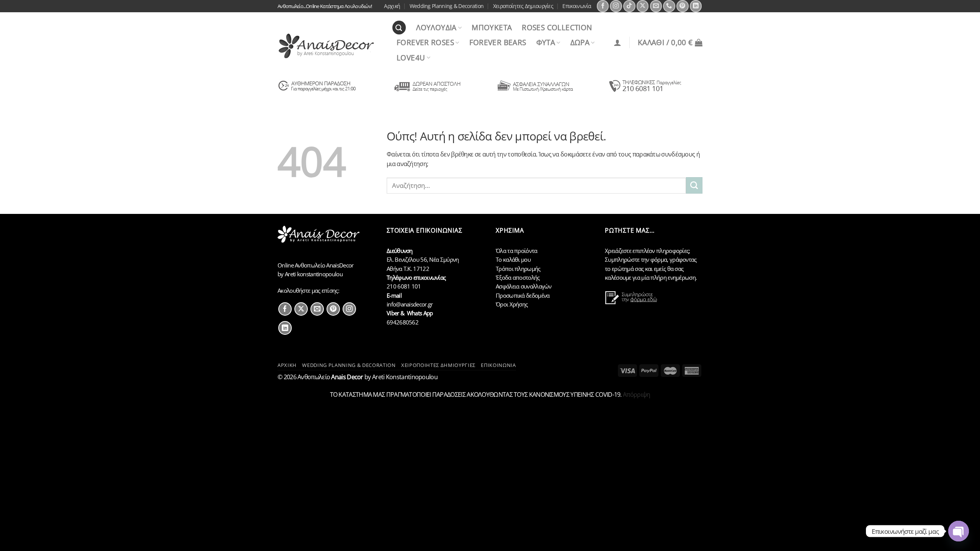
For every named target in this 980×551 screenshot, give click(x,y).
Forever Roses (425, 42)
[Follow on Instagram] (616, 6)
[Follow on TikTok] (629, 6)
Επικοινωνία (576, 6)
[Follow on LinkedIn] (696, 6)
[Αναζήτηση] (399, 27)
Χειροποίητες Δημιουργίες (523, 6)
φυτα (545, 42)
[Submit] (694, 185)
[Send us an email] (656, 6)
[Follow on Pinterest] (682, 6)
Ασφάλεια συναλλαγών (524, 286)
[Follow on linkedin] (285, 327)
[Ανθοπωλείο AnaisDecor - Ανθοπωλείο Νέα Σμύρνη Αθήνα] (329, 46)
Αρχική (392, 6)
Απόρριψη (636, 394)
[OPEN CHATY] (958, 531)
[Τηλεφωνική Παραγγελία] (644, 91)
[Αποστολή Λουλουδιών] (317, 91)
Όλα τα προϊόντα (516, 250)
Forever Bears (497, 42)
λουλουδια (436, 27)
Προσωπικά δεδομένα (522, 295)
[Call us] (669, 6)
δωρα (580, 42)
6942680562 (402, 322)
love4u (411, 57)
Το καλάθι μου (513, 259)
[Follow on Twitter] (301, 309)
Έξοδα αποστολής (518, 277)
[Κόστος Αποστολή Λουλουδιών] (426, 91)
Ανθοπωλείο (330, 377)
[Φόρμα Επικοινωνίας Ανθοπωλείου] (632, 302)
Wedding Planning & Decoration (447, 6)
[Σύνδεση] (617, 42)
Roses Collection (557, 27)
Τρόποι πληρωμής (518, 268)
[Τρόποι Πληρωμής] (535, 91)
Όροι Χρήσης (512, 304)
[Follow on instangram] (349, 309)
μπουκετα (492, 27)
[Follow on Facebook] (603, 6)
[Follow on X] (643, 6)
